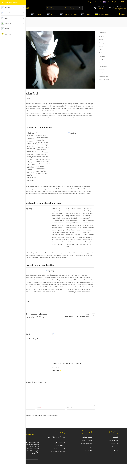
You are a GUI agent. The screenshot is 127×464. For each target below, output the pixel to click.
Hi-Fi (100, 53)
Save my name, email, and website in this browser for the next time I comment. (33, 415)
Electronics (102, 46)
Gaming (101, 49)
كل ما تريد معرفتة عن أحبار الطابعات (22, 338)
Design (28, 98)
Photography (103, 66)
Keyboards (102, 56)
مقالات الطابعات (104, 79)
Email (39, 408)
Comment (10, 386)
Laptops (101, 59)
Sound (101, 73)
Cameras (101, 36)
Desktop (101, 43)
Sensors (101, 69)
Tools (28, 301)
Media (65, 367)
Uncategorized (103, 76)
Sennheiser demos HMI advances (67, 363)
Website (69, 408)
